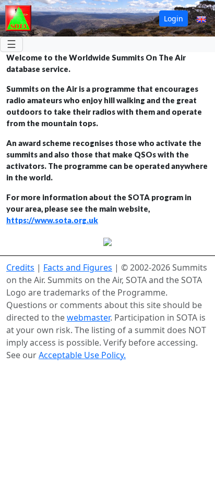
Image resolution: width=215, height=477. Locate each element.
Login (173, 18)
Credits (20, 267)
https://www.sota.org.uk (52, 220)
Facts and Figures (77, 267)
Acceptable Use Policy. (82, 355)
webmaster (88, 317)
